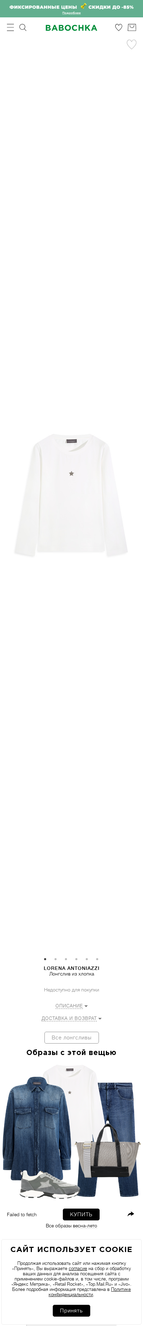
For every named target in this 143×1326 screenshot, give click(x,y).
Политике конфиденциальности (90, 1292)
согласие (78, 1268)
